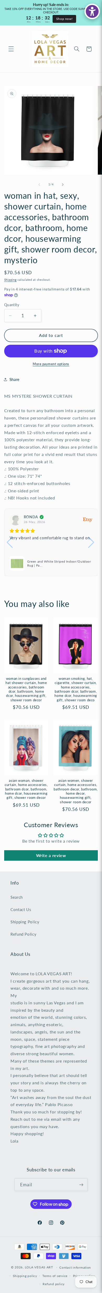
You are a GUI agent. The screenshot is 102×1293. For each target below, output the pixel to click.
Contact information (75, 1267)
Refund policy (54, 1284)
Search (16, 897)
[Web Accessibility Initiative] (92, 11)
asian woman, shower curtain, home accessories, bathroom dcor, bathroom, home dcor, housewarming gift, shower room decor (26, 789)
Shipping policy (25, 1276)
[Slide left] (39, 184)
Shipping (10, 279)
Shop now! (64, 19)
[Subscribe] (81, 1184)
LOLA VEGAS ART (39, 1267)
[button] (11, 49)
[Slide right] (63, 184)
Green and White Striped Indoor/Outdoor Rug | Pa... (59, 563)
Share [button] (14, 379)
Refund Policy (23, 934)
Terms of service (54, 1276)
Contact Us (20, 909)
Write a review (51, 855)
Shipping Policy (24, 921)
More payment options (51, 364)
